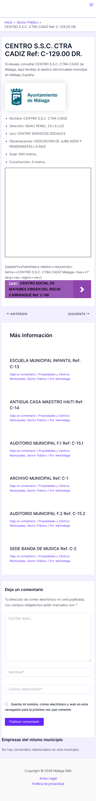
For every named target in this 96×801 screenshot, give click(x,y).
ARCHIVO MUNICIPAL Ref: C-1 (39, 478)
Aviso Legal (48, 778)
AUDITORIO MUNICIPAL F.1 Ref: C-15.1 (46, 443)
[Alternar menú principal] (91, 4)
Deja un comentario (23, 374)
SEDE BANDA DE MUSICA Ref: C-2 (43, 548)
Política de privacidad (48, 784)
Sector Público (37, 379)
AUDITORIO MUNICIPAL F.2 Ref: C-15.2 (47, 513)
